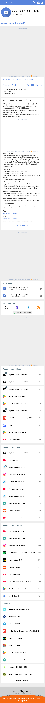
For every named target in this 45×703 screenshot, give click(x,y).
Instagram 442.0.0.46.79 (17, 475)
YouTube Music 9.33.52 (16, 489)
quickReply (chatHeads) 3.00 (18, 295)
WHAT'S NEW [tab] (6, 79)
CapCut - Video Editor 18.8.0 (18, 375)
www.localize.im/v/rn (10, 213)
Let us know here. (27, 691)
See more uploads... (22, 680)
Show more (21, 225)
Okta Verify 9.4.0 (14, 617)
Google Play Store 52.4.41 (17, 396)
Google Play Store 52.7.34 (17, 404)
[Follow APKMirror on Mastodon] (17, 308)
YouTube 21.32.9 (14, 574)
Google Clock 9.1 (14, 596)
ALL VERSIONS (28, 79)
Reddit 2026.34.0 (14, 567)
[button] (28, 85)
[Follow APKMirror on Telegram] (28, 308)
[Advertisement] (22, 52)
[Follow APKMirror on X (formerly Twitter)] (6, 308)
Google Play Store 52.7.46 (17, 589)
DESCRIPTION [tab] (17, 79)
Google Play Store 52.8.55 (17, 653)
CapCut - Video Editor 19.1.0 (18, 382)
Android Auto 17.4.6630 (17, 496)
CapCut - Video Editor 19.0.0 (18, 389)
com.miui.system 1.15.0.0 (17, 503)
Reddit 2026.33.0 (14, 511)
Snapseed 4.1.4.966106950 (18, 667)
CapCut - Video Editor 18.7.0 (18, 411)
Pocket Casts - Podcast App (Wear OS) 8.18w (24, 631)
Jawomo (18, 14)
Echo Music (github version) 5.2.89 (20, 418)
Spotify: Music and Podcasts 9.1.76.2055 (22, 553)
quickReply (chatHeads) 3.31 (18, 288)
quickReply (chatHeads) (17, 23)
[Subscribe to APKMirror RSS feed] (38, 308)
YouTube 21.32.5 (14, 440)
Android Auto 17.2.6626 (17, 482)
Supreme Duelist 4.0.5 (16, 560)
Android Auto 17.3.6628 (17, 467)
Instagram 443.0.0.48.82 (17, 546)
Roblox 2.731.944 (14, 425)
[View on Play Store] (32, 85)
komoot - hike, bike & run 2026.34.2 (21, 674)
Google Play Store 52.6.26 (17, 432)
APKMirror (8, 2)
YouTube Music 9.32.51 (16, 518)
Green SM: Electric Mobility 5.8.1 (19, 609)
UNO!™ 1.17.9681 (14, 645)
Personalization (9, 85)
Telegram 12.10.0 (14, 624)
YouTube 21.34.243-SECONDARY (20, 582)
